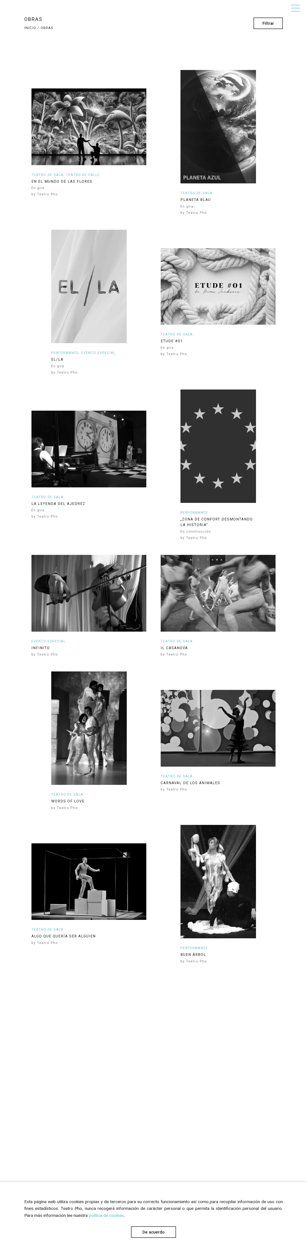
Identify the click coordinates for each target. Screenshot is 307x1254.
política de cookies (106, 1215)
